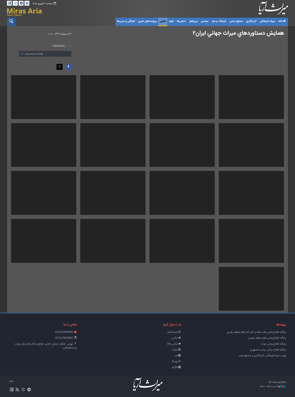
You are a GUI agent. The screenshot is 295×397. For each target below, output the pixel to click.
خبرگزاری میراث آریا (268, 9)
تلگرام (175, 367)
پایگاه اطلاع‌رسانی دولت (273, 344)
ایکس (174, 338)
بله (176, 356)
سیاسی (205, 21)
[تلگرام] (21, 3)
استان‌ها (181, 21)
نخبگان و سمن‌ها (126, 21)
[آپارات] (26, 3)
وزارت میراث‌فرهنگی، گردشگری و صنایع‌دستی (262, 356)
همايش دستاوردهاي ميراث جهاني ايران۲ (238, 33)
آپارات (175, 350)
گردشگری (251, 21)
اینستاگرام (172, 332)
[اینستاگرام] (15, 3)
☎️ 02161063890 (66, 332)
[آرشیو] (9, 3)
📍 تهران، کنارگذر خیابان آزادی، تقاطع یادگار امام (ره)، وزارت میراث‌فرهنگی (46, 346)
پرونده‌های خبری (147, 21)
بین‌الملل (193, 21)
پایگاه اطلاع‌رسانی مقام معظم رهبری (267, 338)
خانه (280, 21)
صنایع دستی (236, 21)
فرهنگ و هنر (219, 21)
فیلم (171, 21)
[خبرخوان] (17, 390)
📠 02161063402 (66, 338)
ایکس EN (172, 344)
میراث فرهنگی (267, 21)
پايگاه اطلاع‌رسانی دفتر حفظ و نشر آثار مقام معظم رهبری (256, 332)
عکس (163, 21)
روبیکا (175, 361)
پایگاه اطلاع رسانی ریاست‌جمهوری (268, 350)
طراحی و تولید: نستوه (269, 386)
